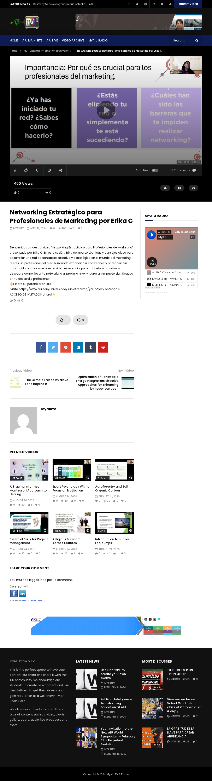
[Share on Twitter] (53, 347)
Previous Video (21, 371)
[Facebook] (129, 4)
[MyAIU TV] (24, 22)
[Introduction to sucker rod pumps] (114, 523)
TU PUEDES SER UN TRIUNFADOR (180, 672)
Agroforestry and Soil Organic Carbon (111, 488)
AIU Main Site (32, 40)
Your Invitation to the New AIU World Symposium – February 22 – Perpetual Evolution (118, 736)
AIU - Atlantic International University (47, 50)
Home (14, 40)
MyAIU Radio (163, 292)
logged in (35, 580)
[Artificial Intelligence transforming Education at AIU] (86, 708)
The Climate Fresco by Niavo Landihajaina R (46, 382)
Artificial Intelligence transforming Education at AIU (116, 703)
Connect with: (20, 586)
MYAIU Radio (98, 40)
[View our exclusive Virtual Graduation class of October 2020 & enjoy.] (152, 708)
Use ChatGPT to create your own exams (113, 674)
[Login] (170, 4)
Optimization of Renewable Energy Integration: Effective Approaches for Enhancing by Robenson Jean (97, 383)
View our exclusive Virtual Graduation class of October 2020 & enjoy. (184, 705)
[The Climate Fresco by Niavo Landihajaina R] (16, 382)
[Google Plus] (145, 4)
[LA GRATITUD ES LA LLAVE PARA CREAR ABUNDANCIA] (152, 737)
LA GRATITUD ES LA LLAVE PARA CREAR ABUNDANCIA (180, 732)
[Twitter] (137, 4)
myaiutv (18, 228)
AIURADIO (150, 292)
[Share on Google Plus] (65, 347)
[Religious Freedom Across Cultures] (72, 523)
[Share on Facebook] (41, 347)
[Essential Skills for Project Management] (29, 523)
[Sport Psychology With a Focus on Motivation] (72, 470)
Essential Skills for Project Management (29, 541)
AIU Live (52, 40)
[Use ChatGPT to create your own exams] (86, 679)
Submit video (188, 4)
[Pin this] (103, 347)
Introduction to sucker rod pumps (112, 541)
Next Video (126, 371)
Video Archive (73, 40)
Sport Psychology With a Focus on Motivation (71, 488)
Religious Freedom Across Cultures (66, 541)
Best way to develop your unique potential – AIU (63, 4)
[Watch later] (153, 4)
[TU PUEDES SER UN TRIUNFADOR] (152, 679)
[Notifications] (162, 4)
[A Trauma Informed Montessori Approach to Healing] (29, 470)
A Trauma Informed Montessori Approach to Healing (28, 490)
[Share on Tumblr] (90, 347)
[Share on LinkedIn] (78, 347)
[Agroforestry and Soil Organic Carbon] (114, 470)
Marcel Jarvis (180, 679)
